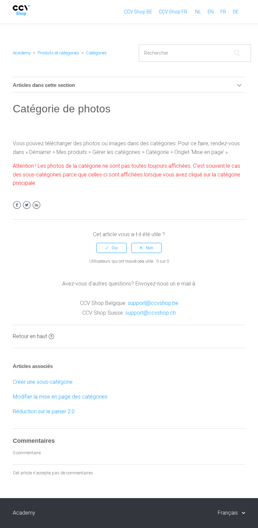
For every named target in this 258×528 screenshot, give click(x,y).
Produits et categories (58, 52)
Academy (22, 52)
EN (211, 11)
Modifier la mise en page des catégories (60, 396)
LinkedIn (36, 205)
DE (236, 11)
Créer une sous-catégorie (43, 382)
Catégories (96, 52)
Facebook (17, 205)
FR (223, 11)
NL (198, 11)
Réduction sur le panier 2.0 (44, 411)
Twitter (27, 205)
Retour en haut (30, 336)
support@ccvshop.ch (150, 313)
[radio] (111, 248)
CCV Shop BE (138, 11)
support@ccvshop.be (153, 303)
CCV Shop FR (173, 11)
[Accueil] (21, 14)
